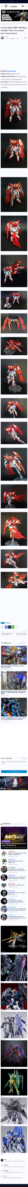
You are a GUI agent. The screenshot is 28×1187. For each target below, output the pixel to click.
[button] (22, 6)
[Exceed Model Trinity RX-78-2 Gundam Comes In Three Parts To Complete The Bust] (4, 869)
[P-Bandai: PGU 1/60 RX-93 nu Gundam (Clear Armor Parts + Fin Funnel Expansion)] (4, 917)
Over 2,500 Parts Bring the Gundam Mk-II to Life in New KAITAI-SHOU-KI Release (15, 901)
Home (2, 23)
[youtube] (14, 2)
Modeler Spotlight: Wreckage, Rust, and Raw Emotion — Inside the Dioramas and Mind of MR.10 (13, 692)
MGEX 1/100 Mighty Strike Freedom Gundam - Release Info (17, 854)
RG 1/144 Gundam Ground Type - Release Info (16, 893)
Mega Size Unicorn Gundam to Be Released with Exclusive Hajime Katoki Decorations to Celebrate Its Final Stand (17, 878)
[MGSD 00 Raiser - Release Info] (4, 885)
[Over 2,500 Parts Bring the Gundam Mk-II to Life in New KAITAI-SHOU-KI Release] (4, 901)
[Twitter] (9, 627)
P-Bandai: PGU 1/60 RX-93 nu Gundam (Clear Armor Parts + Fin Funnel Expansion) (17, 917)
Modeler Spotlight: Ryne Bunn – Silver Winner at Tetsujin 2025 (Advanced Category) (13, 718)
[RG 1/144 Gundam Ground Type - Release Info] (4, 893)
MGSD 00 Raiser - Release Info (16, 885)
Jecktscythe (12, 71)
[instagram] (17, 2)
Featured (6, 23)
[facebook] (11, 2)
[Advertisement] (14, 56)
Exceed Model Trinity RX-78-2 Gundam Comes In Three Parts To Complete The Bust (17, 870)
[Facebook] (6, 627)
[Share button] (16, 627)
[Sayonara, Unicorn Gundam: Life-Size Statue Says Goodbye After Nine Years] (4, 909)
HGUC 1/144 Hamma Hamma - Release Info (16, 862)
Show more (22, 643)
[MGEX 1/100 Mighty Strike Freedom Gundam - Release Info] (4, 853)
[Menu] (2, 6)
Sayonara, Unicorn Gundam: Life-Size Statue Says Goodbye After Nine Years (17, 909)
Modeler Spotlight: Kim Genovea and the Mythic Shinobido (12, 666)
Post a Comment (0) (14, 771)
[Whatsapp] (12, 627)
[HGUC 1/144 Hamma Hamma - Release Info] (4, 861)
